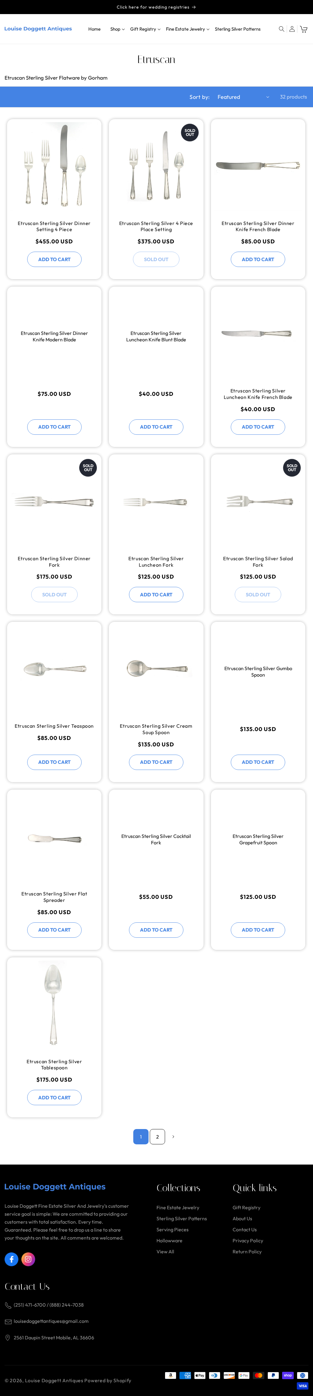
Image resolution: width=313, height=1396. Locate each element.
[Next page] (173, 1136)
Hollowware (169, 1240)
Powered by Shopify (107, 1380)
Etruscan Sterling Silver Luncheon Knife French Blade (258, 394)
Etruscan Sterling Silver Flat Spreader (54, 897)
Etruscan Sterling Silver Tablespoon (54, 1064)
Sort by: (200, 96)
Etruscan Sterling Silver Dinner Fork (54, 561)
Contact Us (245, 1229)
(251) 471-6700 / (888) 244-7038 (49, 1305)
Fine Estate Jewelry (177, 1207)
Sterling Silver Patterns (181, 1218)
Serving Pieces (172, 1229)
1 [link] (141, 1137)
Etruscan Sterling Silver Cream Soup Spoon (156, 729)
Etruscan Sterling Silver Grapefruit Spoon (258, 839)
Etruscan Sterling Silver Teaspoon (54, 726)
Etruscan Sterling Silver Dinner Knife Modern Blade (54, 336)
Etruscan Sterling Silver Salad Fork (258, 561)
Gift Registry (246, 1207)
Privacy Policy (248, 1240)
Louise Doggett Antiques (54, 1380)
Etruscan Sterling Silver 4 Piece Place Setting (156, 226)
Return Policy (247, 1251)
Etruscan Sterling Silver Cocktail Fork (156, 839)
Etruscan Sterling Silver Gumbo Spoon (258, 671)
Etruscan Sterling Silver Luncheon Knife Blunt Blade (156, 336)
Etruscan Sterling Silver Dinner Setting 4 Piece (54, 226)
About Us (242, 1218)
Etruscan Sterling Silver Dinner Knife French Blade (258, 226)
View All (165, 1251)
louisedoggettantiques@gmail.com (51, 1321)
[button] (115, 29)
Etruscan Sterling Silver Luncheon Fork (156, 561)
